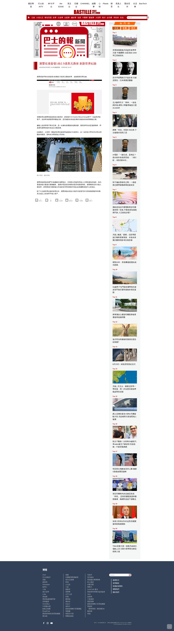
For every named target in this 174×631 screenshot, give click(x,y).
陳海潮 (89, 611)
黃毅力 (89, 587)
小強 (44, 589)
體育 (112, 5)
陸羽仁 (44, 587)
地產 (79, 18)
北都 (33, 18)
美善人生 (118, 5)
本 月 (133, 28)
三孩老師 (90, 599)
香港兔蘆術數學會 (48, 599)
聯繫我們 (116, 589)
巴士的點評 (46, 577)
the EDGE (61, 5)
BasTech (143, 4)
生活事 (135, 5)
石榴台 (76, 5)
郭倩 (67, 582)
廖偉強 (67, 599)
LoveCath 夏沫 (92, 589)
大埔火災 (39, 18)
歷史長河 (127, 5)
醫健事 (91, 18)
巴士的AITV (41, 5)
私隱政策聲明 (117, 586)
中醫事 (85, 18)
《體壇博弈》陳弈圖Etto (96, 609)
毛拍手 (89, 575)
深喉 (67, 575)
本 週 (125, 28)
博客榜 (116, 18)
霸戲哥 (67, 589)
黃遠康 (44, 596)
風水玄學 (45, 592)
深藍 (44, 580)
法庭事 (67, 18)
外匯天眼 (90, 584)
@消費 (109, 18)
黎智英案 (48, 18)
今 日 (116, 28)
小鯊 (67, 587)
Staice (67, 604)
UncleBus (46, 604)
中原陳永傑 (46, 606)
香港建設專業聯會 (93, 580)
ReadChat (46, 611)
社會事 (60, 18)
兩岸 (104, 18)
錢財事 (73, 18)
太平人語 (68, 594)
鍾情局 (44, 582)
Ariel (44, 575)
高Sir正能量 (69, 580)
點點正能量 (46, 609)
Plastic (106, 4)
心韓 (100, 5)
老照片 (67, 606)
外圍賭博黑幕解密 (71, 577)
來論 (89, 613)
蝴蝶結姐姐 (69, 616)
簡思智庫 (90, 601)
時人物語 (90, 582)
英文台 (69, 5)
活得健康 (45, 601)
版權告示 (116, 580)
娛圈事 (94, 5)
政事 (54, 18)
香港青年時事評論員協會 (96, 592)
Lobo (44, 594)
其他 (122, 18)
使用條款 (116, 583)
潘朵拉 (67, 601)
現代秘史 (90, 577)
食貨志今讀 (69, 613)
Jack (89, 594)
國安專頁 (31, 5)
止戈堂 (67, 584)
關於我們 (116, 592)
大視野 (98, 18)
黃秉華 (67, 592)
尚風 (67, 596)
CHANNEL (85, 4)
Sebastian (46, 584)
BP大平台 (51, 5)
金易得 (89, 596)
